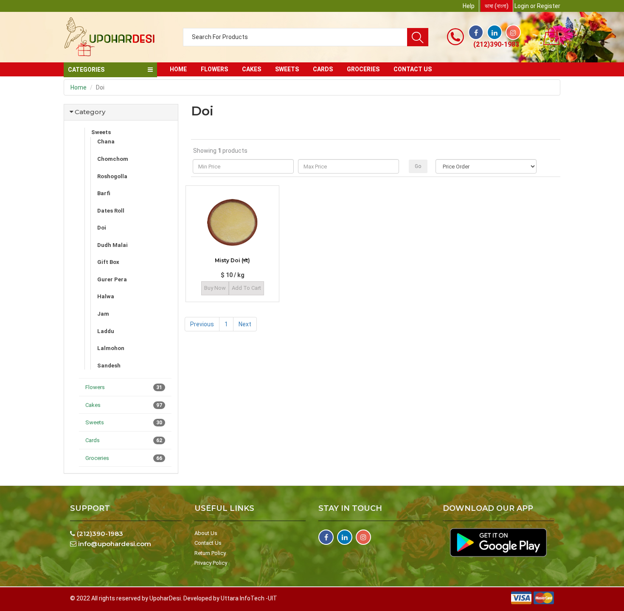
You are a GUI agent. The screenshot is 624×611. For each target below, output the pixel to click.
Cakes (251, 69)
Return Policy (210, 553)
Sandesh (109, 365)
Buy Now (215, 288)
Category (90, 112)
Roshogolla (112, 176)
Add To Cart (246, 288)
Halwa (105, 296)
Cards (323, 69)
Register (548, 6)
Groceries (363, 69)
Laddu (105, 331)
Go (418, 166)
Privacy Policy (210, 563)
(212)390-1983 (496, 44)
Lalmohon (110, 348)
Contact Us (208, 543)
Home (78, 87)
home (178, 69)
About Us (205, 533)
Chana (106, 141)
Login (521, 6)
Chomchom (112, 159)
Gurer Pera (112, 279)
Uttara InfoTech (242, 598)
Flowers (214, 69)
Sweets (287, 69)
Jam (103, 314)
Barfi (103, 193)
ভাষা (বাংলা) (497, 6)
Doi (101, 227)
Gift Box (108, 262)
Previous (202, 324)
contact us (413, 69)
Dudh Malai (112, 245)
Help (469, 6)
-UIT (271, 598)
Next (245, 324)
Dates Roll (110, 210)
